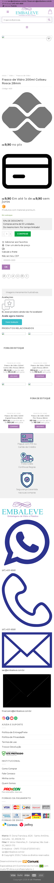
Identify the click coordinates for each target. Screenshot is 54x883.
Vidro (11, 76)
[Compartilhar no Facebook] (9, 276)
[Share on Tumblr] (27, 276)
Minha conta (8, 778)
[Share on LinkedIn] (22, 276)
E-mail (27, 1)
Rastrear (10, 6)
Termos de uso (9, 742)
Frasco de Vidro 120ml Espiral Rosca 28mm (14, 417)
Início (4, 76)
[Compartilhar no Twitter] (13, 276)
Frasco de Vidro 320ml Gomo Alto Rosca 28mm (13, 366)
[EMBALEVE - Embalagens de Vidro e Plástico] (27, 11)
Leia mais (14, 376)
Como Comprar (9, 769)
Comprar (22, 234)
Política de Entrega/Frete (15, 732)
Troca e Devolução (11, 747)
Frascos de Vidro (23, 76)
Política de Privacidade (13, 737)
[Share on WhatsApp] (4, 276)
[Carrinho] (50, 11)
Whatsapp (13, 4)
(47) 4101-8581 (9, 570)
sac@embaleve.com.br (13, 670)
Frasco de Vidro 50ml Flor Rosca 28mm (40, 417)
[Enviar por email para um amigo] (18, 276)
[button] (15, 242)
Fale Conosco (8, 773)
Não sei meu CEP (10, 256)
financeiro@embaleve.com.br (17, 711)
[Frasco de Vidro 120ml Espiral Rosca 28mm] (14, 397)
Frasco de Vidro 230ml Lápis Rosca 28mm (40, 366)
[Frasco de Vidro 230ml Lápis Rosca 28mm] (40, 346)
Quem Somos (9, 783)
